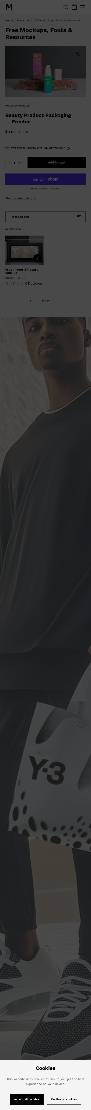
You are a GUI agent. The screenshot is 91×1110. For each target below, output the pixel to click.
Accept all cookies (26, 1099)
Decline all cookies (64, 1099)
